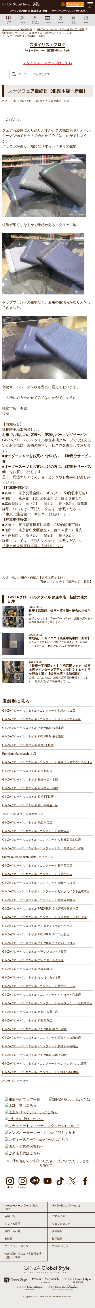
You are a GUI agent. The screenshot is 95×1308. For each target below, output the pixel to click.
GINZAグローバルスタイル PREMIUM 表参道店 (33, 736)
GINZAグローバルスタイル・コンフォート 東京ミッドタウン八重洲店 (47, 762)
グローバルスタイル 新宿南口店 (22, 814)
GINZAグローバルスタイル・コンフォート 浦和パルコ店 (38, 882)
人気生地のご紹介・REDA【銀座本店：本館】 (34, 577)
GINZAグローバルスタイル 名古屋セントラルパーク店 (37, 925)
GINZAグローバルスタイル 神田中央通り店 (30, 805)
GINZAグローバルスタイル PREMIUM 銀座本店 (33, 727)
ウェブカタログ (61, 1223)
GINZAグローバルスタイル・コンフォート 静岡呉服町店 (38, 900)
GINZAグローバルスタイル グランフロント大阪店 (34, 951)
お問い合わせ (12, 1231)
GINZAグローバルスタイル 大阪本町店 (27, 969)
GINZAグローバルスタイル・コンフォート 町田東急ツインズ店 (43, 848)
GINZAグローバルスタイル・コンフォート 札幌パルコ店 (38, 710)
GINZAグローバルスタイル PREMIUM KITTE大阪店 (35, 934)
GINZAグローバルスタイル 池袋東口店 (27, 822)
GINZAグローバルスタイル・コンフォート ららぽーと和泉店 (41, 994)
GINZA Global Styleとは (66, 1205)
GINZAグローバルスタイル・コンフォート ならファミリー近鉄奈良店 (47, 1003)
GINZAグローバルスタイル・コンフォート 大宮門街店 (37, 874)
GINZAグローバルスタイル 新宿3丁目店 (28, 745)
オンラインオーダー (15, 1080)
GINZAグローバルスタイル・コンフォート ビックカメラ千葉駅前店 (45, 891)
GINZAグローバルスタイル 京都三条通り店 (30, 1012)
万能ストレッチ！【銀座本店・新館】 (66, 581)
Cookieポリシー (61, 1246)
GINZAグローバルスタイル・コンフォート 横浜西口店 (37, 865)
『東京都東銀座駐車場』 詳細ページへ (32, 546)
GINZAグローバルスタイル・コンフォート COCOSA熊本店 (40, 1072)
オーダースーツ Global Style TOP (21, 1207)
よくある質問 (12, 1223)
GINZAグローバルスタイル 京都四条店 (27, 1020)
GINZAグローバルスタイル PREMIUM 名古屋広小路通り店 (40, 908)
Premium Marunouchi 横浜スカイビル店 (27, 857)
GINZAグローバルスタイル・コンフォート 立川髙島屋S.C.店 (41, 839)
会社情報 (57, 1231)
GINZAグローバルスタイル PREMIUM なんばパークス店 (38, 943)
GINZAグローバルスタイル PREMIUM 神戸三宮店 (34, 1029)
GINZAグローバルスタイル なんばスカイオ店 (31, 977)
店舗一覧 (9, 1216)
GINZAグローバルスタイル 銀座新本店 (27, 771)
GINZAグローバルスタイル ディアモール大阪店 (33, 960)
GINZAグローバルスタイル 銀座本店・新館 (30, 788)
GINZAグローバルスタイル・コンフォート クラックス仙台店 (41, 719)
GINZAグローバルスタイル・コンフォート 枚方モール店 (38, 986)
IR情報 (8, 1238)
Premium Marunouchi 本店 (19, 753)
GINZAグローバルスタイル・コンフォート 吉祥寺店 (35, 831)
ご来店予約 (58, 1216)
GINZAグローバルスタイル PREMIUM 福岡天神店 (34, 1055)
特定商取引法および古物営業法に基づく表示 (23, 1255)
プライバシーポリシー (17, 1246)
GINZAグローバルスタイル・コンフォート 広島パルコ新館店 (41, 1037)
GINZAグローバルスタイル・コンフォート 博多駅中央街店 (40, 1046)
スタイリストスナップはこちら (47, 63)
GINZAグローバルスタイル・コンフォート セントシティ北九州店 (44, 1063)
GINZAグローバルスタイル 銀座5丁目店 (28, 796)
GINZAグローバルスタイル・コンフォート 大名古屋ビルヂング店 (44, 917)
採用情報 (57, 1238)
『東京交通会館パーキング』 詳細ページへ (36, 514)
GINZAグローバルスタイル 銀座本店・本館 (30, 779)
